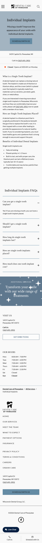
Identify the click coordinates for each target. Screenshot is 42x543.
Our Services (10, 422)
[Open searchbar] (38, 6)
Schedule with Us (21, 41)
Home (6, 416)
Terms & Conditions (14, 457)
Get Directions (21, 337)
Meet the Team (11, 427)
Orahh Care (9, 468)
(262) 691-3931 (24, 60)
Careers (7, 462)
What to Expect (11, 432)
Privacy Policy (11, 451)
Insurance (8, 443)
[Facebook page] (21, 520)
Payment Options (12, 438)
